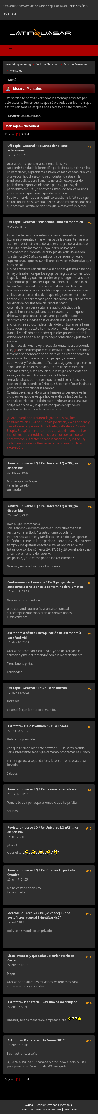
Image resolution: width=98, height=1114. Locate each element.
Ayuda (29, 1104)
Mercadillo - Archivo (22, 913)
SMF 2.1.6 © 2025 (31, 1109)
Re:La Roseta (58, 726)
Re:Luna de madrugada (59, 1002)
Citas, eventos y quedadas (26, 956)
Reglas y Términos (46, 1104)
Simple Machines (52, 1109)
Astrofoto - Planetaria (23, 1002)
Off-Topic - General (21, 146)
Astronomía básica (21, 633)
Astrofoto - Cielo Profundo (26, 726)
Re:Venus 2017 (53, 1040)
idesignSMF (70, 1109)
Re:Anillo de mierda (52, 688)
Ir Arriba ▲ (66, 1104)
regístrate (9, 13)
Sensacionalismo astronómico (60, 222)
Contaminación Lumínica (26, 582)
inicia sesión (77, 6)
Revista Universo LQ (22, 463)
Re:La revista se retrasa (59, 789)
